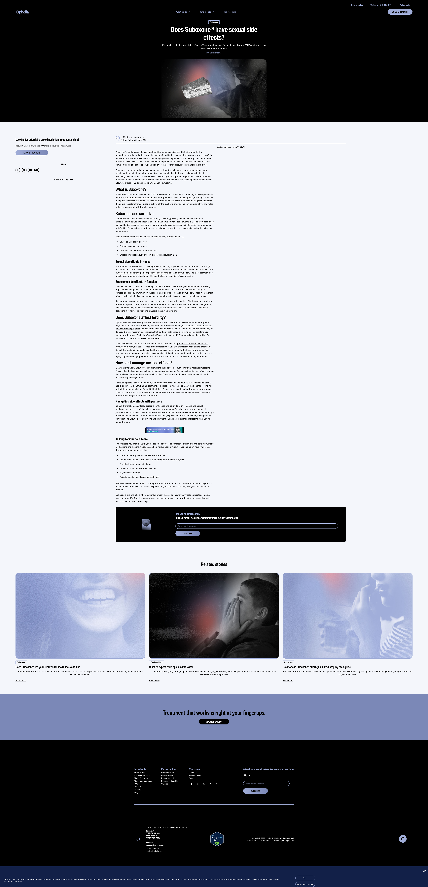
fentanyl (147, 382)
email (38, 169)
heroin (139, 382)
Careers (164, 784)
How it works (139, 772)
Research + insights (169, 781)
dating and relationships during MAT (158, 412)
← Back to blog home (63, 179)
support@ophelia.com (155, 845)
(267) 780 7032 (153, 838)
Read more (20, 680)
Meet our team (195, 775)
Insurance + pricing (142, 775)
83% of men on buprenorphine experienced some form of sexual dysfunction (152, 272)
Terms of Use (270, 879)
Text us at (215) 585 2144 (381, 5)
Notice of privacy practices (284, 840)
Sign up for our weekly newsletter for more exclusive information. (207, 516)
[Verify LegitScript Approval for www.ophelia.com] (217, 839)
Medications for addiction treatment (167, 155)
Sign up (247, 775)
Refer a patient (167, 778)
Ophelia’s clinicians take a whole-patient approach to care (143, 494)
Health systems (167, 775)
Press (191, 778)
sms (30, 169)
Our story (193, 772)
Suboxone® (121, 194)
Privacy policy (265, 840)
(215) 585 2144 (153, 833)
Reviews (137, 787)
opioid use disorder (171, 152)
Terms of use (251, 840)
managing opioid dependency (167, 158)
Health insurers (167, 772)
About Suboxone (141, 778)
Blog (136, 792)
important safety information (138, 197)
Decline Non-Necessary (305, 884)
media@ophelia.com (155, 851)
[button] (184, 12)
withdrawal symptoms (146, 207)
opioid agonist (186, 197)
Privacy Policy (254, 879)
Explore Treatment (400, 11)
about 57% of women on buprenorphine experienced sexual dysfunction (158, 292)
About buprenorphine (143, 781)
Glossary (137, 789)
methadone (161, 382)
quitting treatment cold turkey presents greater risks (183, 331)
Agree (305, 878)
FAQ (136, 784)
